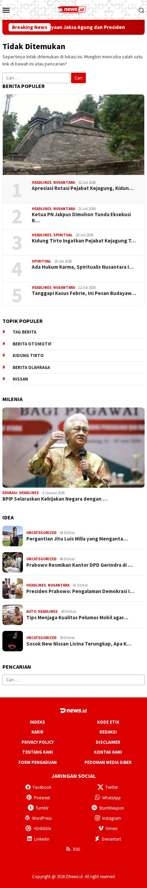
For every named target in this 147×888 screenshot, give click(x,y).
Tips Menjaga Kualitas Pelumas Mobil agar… (77, 618)
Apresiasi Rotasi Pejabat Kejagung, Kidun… (83, 188)
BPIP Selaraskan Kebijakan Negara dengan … (54, 499)
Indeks (37, 722)
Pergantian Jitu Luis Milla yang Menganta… (77, 539)
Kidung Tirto (28, 355)
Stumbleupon (111, 808)
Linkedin (42, 839)
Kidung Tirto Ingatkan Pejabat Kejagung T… (84, 241)
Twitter (111, 787)
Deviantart (111, 839)
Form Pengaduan (37, 762)
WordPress (42, 818)
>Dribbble (42, 828)
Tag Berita (24, 332)
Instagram (111, 818)
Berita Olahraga (31, 367)
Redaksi (108, 732)
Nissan (20, 379)
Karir (37, 732)
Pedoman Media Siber (108, 762)
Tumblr (42, 808)
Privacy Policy (38, 742)
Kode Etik (108, 722)
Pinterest (42, 798)
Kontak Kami (108, 752)
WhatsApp (111, 798)
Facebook (42, 787)
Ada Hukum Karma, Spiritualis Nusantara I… (83, 267)
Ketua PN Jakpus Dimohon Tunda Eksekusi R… (81, 217)
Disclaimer (108, 742)
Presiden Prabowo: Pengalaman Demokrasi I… (80, 591)
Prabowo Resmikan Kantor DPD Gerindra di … (79, 565)
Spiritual (62, 235)
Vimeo (112, 828)
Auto (31, 611)
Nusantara (64, 182)
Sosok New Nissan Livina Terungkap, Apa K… (78, 644)
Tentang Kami (37, 752)
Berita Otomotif (32, 344)
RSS (76, 849)
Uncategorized (41, 532)
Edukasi (9, 492)
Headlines (42, 182)
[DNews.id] (73, 9)
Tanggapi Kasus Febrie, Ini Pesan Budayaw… (84, 293)
